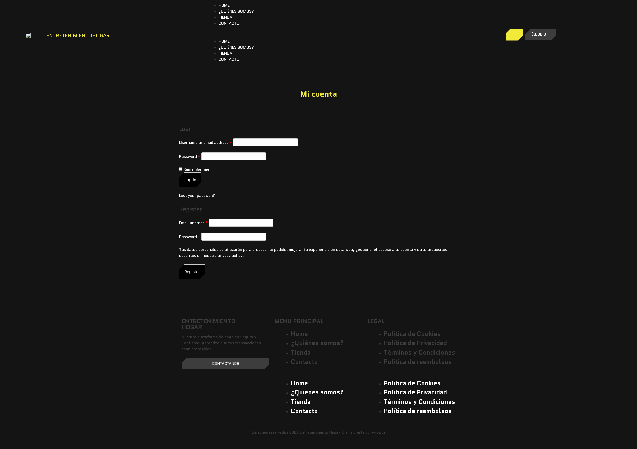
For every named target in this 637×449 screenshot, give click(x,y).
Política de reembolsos (418, 361)
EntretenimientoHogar (78, 35)
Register (192, 271)
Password (189, 156)
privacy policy (230, 255)
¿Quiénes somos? (236, 11)
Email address (193, 223)
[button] (349, 35)
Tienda (225, 17)
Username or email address (205, 142)
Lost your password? (197, 195)
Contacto (229, 23)
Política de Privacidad (415, 342)
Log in (190, 179)
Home (224, 5)
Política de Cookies (412, 333)
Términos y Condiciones (419, 352)
